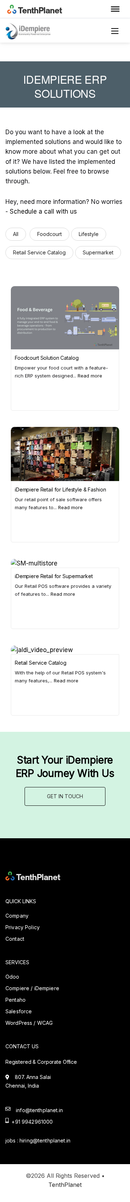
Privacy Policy (22, 927)
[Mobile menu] (117, 31)
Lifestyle (89, 234)
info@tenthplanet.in (39, 1110)
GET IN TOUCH (65, 796)
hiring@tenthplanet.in (45, 1140)
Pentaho (15, 1000)
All (15, 234)
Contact (14, 939)
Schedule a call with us (43, 211)
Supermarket (98, 252)
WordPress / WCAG (29, 1023)
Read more (90, 376)
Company (17, 916)
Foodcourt (49, 234)
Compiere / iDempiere (32, 988)
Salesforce (18, 1011)
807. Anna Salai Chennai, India (28, 1081)
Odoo (12, 977)
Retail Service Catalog (39, 252)
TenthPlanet (65, 1184)
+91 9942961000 (31, 1122)
